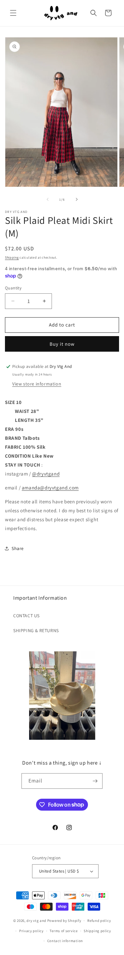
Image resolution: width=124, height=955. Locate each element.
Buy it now (62, 344)
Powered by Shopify (64, 920)
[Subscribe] (95, 781)
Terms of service (63, 931)
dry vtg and (36, 920)
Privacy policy (31, 931)
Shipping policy (97, 931)
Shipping (12, 257)
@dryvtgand (46, 474)
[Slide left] (47, 199)
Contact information (65, 940)
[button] (13, 13)
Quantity (13, 288)
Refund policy (99, 920)
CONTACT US (26, 616)
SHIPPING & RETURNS (36, 630)
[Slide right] (76, 199)
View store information (36, 384)
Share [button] (18, 548)
